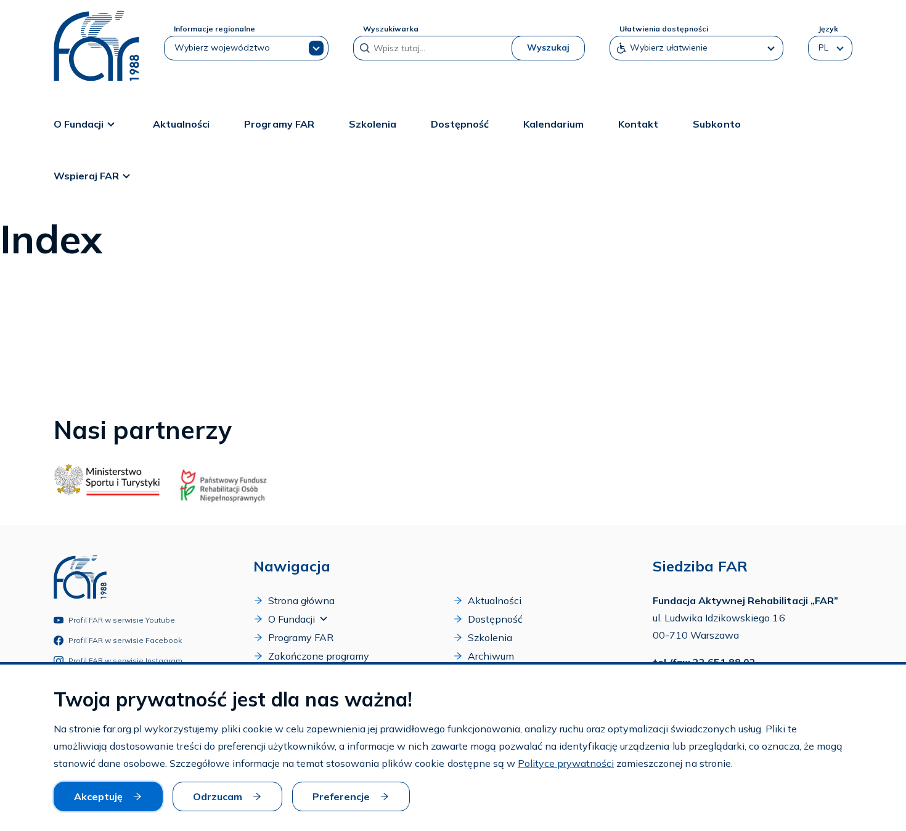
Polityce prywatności (566, 763)
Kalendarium (553, 124)
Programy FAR (279, 124)
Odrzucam (217, 796)
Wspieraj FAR (86, 176)
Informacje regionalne (214, 28)
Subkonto (716, 124)
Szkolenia (372, 124)
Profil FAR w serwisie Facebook (125, 640)
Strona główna (301, 600)
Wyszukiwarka (390, 28)
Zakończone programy (318, 656)
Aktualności (181, 124)
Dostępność (460, 124)
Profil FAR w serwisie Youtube (122, 619)
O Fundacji (79, 124)
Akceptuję (98, 796)
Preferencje (341, 796)
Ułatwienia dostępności (663, 28)
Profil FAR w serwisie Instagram (125, 660)
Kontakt (638, 124)
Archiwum (491, 656)
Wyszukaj (548, 47)
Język (828, 28)
